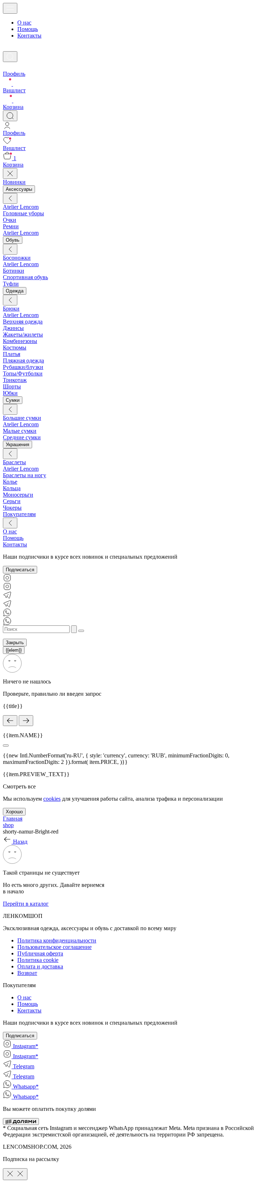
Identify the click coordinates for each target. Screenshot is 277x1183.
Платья (11, 354)
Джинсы (13, 328)
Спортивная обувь (25, 277)
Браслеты (14, 462)
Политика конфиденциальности (56, 940)
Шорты (12, 386)
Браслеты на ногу (24, 475)
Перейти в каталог (26, 904)
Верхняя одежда (23, 321)
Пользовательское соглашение (54, 947)
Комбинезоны (20, 341)
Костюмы (14, 347)
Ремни (11, 226)
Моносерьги (18, 495)
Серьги (12, 501)
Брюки (11, 308)
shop (8, 825)
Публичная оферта (40, 953)
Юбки (10, 393)
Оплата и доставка (40, 966)
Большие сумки (22, 418)
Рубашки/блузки (23, 367)
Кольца (12, 488)
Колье (10, 482)
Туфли (11, 284)
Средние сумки (22, 437)
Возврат (27, 973)
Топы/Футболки (23, 373)
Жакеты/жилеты (23, 334)
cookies (52, 799)
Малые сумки (19, 431)
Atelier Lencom (21, 207)
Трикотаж (15, 380)
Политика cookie (37, 960)
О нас (24, 22)
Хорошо (14, 811)
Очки (9, 220)
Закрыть (15, 642)
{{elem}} (14, 650)
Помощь (27, 29)
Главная (12, 818)
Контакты (29, 35)
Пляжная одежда (23, 360)
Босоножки (17, 258)
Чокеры (12, 508)
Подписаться (20, 569)
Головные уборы (23, 213)
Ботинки (13, 271)
